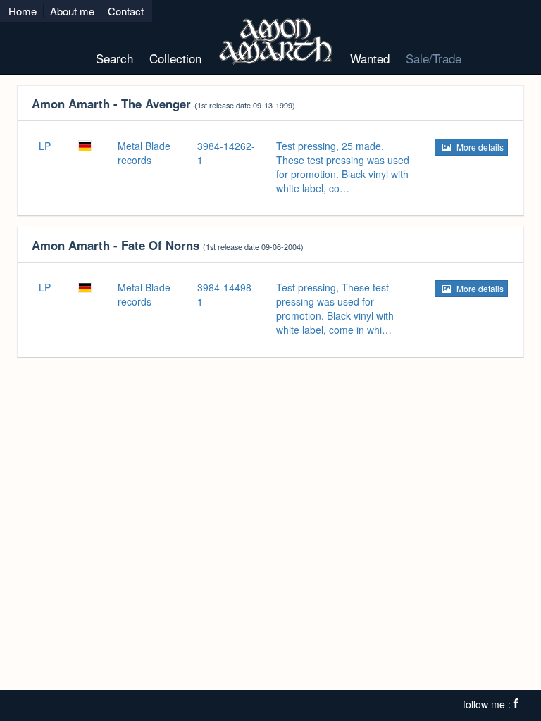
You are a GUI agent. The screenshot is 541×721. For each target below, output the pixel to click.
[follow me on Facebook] (516, 704)
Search (114, 58)
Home (22, 11)
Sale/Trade (433, 58)
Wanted (370, 58)
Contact (126, 11)
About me (72, 11)
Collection (175, 58)
